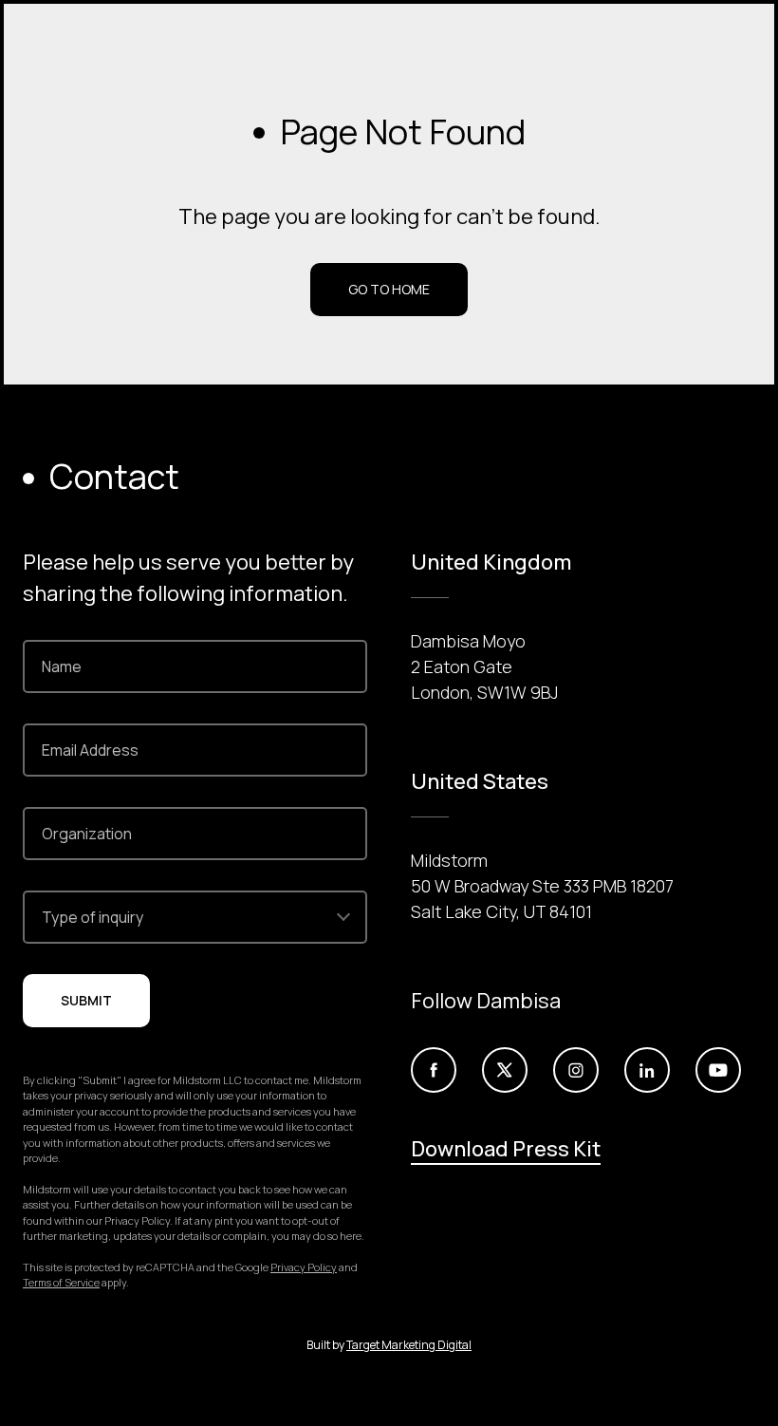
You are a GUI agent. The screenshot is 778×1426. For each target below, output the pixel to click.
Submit (86, 1000)
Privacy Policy (303, 1267)
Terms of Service (61, 1282)
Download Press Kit (506, 1149)
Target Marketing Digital (409, 1345)
